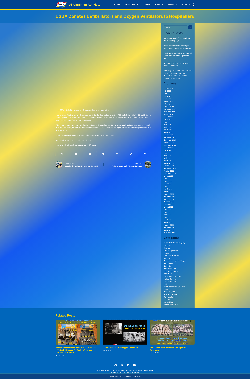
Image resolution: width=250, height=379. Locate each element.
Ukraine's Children (170, 292)
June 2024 (167, 153)
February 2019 (169, 230)
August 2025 (168, 117)
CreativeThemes (136, 376)
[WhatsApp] (131, 153)
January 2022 (169, 225)
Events (159, 4)
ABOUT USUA (131, 4)
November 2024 (170, 140)
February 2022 (169, 222)
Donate (185, 4)
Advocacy (167, 245)
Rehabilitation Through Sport (174, 287)
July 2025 (167, 119)
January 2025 (169, 135)
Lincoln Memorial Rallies (172, 276)
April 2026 (167, 99)
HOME (117, 4)
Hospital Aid (168, 263)
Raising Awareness (170, 281)
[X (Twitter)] (76, 153)
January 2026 (169, 106)
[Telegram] (117, 153)
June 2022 (167, 212)
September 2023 (170, 173)
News (147, 4)
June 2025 (167, 122)
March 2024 (168, 161)
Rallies (166, 284)
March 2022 (168, 220)
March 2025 (168, 130)
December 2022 (170, 197)
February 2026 (169, 104)
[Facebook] (62, 153)
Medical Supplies (170, 279)
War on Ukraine (169, 302)
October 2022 (169, 202)
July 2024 (167, 150)
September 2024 (170, 145)
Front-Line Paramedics (172, 256)
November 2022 (170, 199)
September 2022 (170, 204)
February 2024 (169, 163)
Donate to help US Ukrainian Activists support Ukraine (76, 145)
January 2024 (169, 166)
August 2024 (168, 148)
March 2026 (168, 101)
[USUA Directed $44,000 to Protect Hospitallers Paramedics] (172, 332)
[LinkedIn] (90, 153)
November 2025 (170, 112)
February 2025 (169, 132)
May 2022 (167, 215)
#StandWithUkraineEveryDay (174, 243)
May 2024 (167, 155)
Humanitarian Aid (170, 269)
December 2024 (170, 137)
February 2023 (169, 192)
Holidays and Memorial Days (174, 261)
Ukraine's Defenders (171, 294)
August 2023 (168, 176)
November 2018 (169, 233)
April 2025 (167, 127)
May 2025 (167, 125)
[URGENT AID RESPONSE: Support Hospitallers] (125, 332)
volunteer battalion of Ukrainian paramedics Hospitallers (127, 118)
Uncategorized (169, 297)
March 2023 (168, 189)
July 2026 (167, 91)
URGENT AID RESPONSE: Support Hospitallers (120, 348)
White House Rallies (171, 305)
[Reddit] (103, 153)
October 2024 (169, 143)
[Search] (193, 4)
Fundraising (168, 258)
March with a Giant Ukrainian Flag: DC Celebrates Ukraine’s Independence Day (178, 55)
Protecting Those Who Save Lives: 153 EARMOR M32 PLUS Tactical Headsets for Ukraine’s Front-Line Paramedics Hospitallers (76, 350)
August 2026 (168, 88)
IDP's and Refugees (171, 271)
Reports (172, 4)
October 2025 (169, 114)
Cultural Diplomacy (171, 251)
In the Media (168, 274)
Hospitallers (168, 266)
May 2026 (167, 96)
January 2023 (169, 194)
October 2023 (169, 171)
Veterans (167, 300)
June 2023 (167, 181)
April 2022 (167, 217)
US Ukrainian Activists (84, 4)
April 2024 (167, 158)
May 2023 (167, 184)
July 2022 (167, 209)
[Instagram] (128, 365)
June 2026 (167, 94)
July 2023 (167, 179)
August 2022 (168, 207)
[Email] (144, 153)
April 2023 (167, 186)
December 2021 (169, 228)
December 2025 (170, 109)
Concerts (167, 248)
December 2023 (170, 168)
